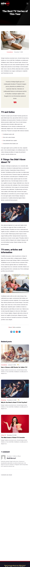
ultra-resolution (17, 327)
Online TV (3, 435)
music (10, 327)
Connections (10, 52)
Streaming (3, 400)
